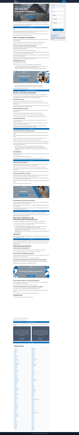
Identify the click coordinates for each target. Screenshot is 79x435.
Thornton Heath (34, 365)
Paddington (33, 349)
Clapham (15, 428)
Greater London (16, 356)
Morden (33, 387)
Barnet (33, 382)
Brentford (33, 395)
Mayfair (15, 419)
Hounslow (33, 416)
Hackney (15, 373)
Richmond (33, 398)
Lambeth (15, 420)
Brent (32, 369)
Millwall (15, 368)
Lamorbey (15, 399)
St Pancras (15, 402)
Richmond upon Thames (35, 399)
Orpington (33, 362)
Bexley (15, 411)
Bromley (15, 355)
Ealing (32, 403)
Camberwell (16, 397)
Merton (33, 377)
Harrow (33, 408)
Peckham (15, 390)
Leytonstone (16, 359)
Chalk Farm (16, 424)
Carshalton (33, 391)
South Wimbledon (34, 379)
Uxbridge (33, 429)
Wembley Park (34, 390)
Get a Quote (30, 16)
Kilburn (33, 361)
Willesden (33, 370)
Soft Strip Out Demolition (16, 120)
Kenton (33, 400)
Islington (15, 393)
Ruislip (33, 425)
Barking (15, 352)
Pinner (33, 420)
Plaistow (15, 348)
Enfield (33, 357)
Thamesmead (16, 369)
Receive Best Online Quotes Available (31, 90)
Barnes (33, 383)
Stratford (15, 351)
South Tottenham (16, 389)
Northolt (33, 415)
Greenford (33, 411)
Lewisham (15, 382)
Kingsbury (33, 386)
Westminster (16, 407)
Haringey (15, 410)
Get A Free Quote (31, 342)
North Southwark (16, 394)
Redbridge (15, 365)
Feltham (33, 424)
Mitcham (33, 378)
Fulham (33, 366)
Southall (33, 417)
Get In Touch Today (31, 27)
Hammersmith (34, 373)
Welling (15, 386)
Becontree (15, 376)
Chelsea (33, 352)
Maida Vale (33, 353)
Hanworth (33, 421)
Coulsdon (33, 407)
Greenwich (15, 372)
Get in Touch (31, 160)
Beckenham (33, 348)
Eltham (15, 385)
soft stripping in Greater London (21, 64)
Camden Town (16, 414)
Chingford (15, 403)
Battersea (33, 356)
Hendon (33, 374)
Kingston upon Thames (35, 412)
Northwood (33, 428)
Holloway (15, 398)
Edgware (33, 394)
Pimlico (15, 423)
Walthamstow (16, 378)
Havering (15, 427)
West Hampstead (34, 358)
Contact (64, 1)
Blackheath (15, 377)
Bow (14, 361)
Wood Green (16, 416)
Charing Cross (16, 406)
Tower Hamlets (16, 364)
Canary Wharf (16, 360)
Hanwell (33, 404)
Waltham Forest (16, 381)
